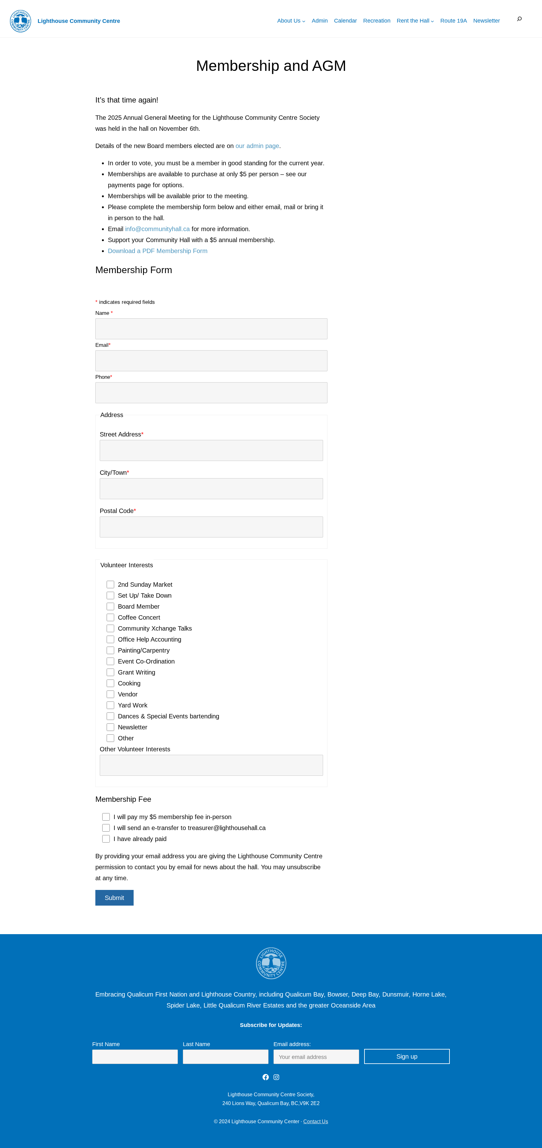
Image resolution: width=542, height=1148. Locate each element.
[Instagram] (276, 1077)
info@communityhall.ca (157, 228)
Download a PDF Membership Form (158, 250)
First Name (106, 1044)
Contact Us (315, 1121)
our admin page (257, 145)
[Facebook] (265, 1077)
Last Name (196, 1044)
